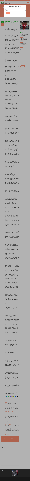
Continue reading (15, 15)
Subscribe (7, 13)
